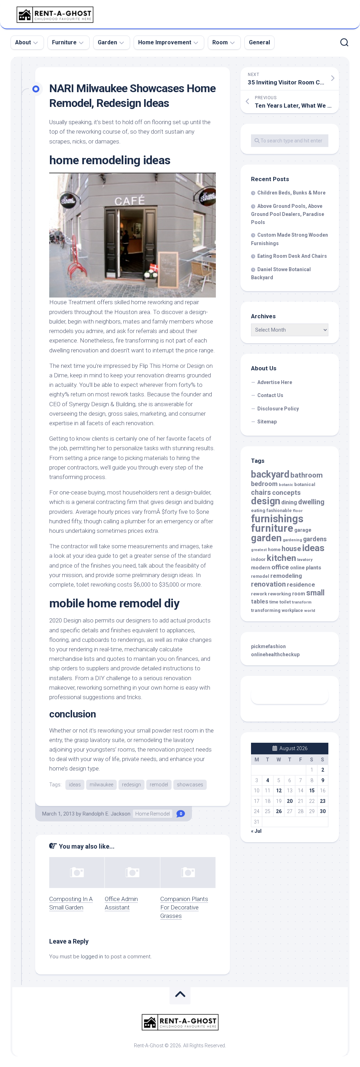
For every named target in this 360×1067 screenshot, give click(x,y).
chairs (261, 492)
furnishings (277, 519)
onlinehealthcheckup (275, 654)
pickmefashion (268, 646)
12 (279, 790)
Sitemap (267, 421)
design (265, 501)
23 (323, 801)
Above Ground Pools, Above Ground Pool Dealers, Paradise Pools (287, 214)
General (259, 42)
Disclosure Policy (278, 408)
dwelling (311, 502)
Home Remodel (152, 814)
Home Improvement (164, 42)
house (291, 549)
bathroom (306, 475)
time (273, 602)
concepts (286, 493)
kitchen (281, 558)
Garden (107, 42)
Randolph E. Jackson (106, 814)
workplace (292, 610)
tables (259, 601)
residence (301, 584)
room (298, 594)
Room (220, 42)
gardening (292, 540)
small (315, 592)
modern (260, 567)
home (274, 549)
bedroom (264, 483)
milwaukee (101, 784)
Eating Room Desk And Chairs (292, 256)
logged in (92, 956)
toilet (285, 602)
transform (301, 602)
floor (298, 510)
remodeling (286, 575)
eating (258, 510)
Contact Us (270, 395)
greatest (259, 550)
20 (289, 801)
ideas (75, 784)
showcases (190, 784)
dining (289, 502)
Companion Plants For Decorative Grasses (184, 907)
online (297, 567)
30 (323, 811)
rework (259, 593)
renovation (268, 584)
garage (302, 530)
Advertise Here (274, 382)
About (23, 42)
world (309, 610)
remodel (159, 784)
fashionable (279, 510)
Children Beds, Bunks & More (291, 193)
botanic (286, 485)
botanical (304, 484)
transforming (266, 610)
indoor (258, 559)
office (280, 567)
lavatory (305, 559)
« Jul (256, 831)
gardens (315, 539)
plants (313, 567)
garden (266, 538)
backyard (270, 474)
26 (279, 811)
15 (312, 790)
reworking (279, 593)
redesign (131, 784)
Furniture (64, 42)
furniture (272, 528)
